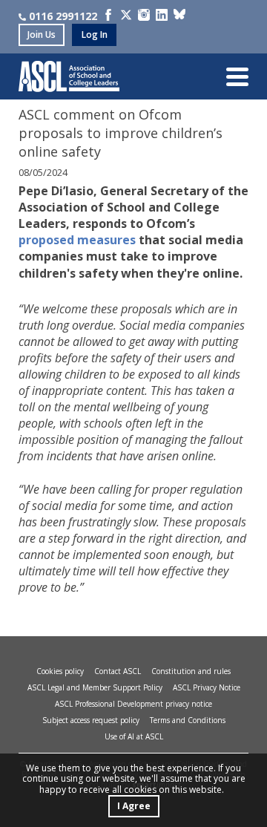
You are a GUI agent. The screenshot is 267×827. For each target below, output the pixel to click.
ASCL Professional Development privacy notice (133, 704)
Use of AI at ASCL (134, 736)
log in (95, 34)
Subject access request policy (90, 720)
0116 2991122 (63, 16)
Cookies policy (60, 671)
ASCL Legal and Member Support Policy (94, 687)
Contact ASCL (117, 671)
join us (41, 34)
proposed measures (77, 240)
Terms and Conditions (187, 720)
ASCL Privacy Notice (206, 687)
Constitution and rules (191, 671)
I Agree (134, 806)
